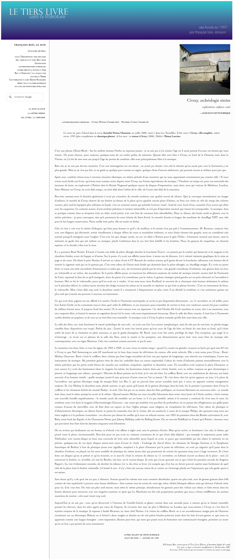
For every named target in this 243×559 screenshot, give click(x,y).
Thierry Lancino (172, 136)
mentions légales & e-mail (219, 544)
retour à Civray (139, 136)
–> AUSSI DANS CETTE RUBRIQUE (215, 113)
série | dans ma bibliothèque (31, 83)
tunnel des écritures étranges (30, 86)
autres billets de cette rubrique (141, 534)
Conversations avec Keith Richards (27, 79)
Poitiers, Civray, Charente (134, 122)
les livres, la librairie (33, 117)
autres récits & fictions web (31, 69)
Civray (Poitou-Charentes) (105, 122)
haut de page (131, 537)
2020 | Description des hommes (30, 56)
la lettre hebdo (36, 113)
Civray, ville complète (201, 133)
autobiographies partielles (32, 66)
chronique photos (105, 136)
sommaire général (37, 50)
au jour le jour (37, 108)
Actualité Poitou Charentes (116, 133)
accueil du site (150, 537)
